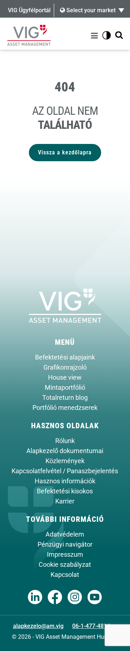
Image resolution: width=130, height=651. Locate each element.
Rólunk (65, 440)
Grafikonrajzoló (65, 367)
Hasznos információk (65, 481)
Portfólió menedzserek (65, 407)
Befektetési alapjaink (65, 357)
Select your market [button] (90, 10)
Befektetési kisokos (65, 491)
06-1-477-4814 (91, 626)
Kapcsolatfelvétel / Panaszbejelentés (65, 471)
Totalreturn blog (65, 397)
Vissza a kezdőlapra (65, 152)
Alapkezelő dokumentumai (64, 451)
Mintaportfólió (65, 387)
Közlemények (65, 461)
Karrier (64, 501)
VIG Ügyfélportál (29, 10)
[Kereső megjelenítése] (119, 35)
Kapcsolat (65, 574)
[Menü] (95, 35)
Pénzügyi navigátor (65, 544)
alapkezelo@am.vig (38, 626)
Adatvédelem (65, 534)
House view (65, 377)
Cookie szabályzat (65, 564)
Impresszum (65, 554)
